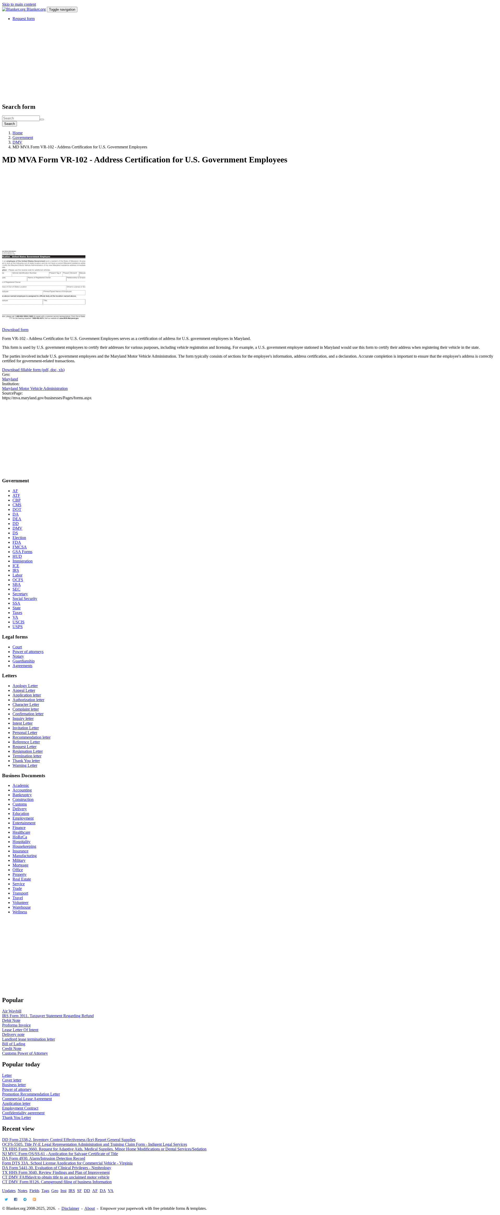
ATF (16, 495)
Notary (18, 656)
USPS (17, 626)
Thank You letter (26, 760)
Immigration (22, 561)
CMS (16, 505)
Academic (20, 785)
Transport (20, 893)
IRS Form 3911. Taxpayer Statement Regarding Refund (48, 1016)
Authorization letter (28, 700)
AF (15, 491)
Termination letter (26, 756)
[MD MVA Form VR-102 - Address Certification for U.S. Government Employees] (43, 325)
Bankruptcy (22, 795)
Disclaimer (70, 1208)
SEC (16, 589)
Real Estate (21, 879)
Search (9, 124)
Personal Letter (24, 732)
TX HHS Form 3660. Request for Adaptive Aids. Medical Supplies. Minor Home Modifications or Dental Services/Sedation (104, 1149)
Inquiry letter (23, 718)
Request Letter (24, 746)
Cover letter (11, 1080)
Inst (63, 1190)
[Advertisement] (158, 61)
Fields (34, 1190)
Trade (17, 888)
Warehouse (21, 907)
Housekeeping (24, 846)
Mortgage (20, 865)
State (16, 608)
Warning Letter (24, 765)
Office (17, 870)
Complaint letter (25, 709)
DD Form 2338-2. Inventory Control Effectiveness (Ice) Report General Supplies (68, 1139)
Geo (54, 1190)
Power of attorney (17, 1089)
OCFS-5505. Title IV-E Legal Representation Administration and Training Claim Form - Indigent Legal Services (94, 1144)
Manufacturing (24, 855)
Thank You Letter (16, 1117)
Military (19, 860)
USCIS (18, 622)
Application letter (26, 695)
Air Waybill (11, 1011)
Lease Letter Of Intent (20, 1030)
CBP (16, 500)
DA (15, 514)
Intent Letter (22, 723)
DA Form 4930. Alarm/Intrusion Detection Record (43, 1158)
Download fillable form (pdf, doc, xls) (33, 370)
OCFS (17, 580)
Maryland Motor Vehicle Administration (35, 388)
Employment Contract (20, 1108)
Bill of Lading (13, 1044)
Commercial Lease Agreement (27, 1099)
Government (22, 137)
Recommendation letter (31, 737)
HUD (17, 556)
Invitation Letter (25, 728)
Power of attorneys (27, 651)
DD (15, 523)
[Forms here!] (14, 9)
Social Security (24, 598)
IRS (15, 570)
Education (20, 813)
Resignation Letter (27, 751)
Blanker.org (36, 9)
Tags (45, 1190)
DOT (16, 509)
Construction (23, 799)
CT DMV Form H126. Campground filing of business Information (57, 1182)
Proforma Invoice (16, 1025)
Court (17, 647)
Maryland (10, 379)
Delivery (19, 809)
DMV (17, 142)
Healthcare (21, 832)
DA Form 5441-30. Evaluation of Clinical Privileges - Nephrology (56, 1168)
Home (17, 133)
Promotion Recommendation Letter (31, 1094)
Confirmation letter (27, 714)
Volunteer (20, 902)
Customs (19, 804)
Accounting (22, 790)
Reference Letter (26, 742)
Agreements (22, 665)
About (89, 1208)
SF (79, 1190)
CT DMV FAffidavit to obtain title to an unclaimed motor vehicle (55, 1177)
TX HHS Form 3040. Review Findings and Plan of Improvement (56, 1172)
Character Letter (25, 704)
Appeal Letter (23, 690)
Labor (17, 575)
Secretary (20, 594)
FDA (16, 542)
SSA (16, 603)
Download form (15, 329)
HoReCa (19, 837)
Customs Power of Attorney (25, 1053)
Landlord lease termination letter (28, 1039)
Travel (17, 898)
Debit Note (11, 1020)
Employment (23, 818)
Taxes (17, 612)
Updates (9, 1190)
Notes (22, 1190)
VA (15, 617)
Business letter (14, 1085)
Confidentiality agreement (23, 1113)
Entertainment (23, 823)
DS (15, 533)
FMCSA (19, 547)
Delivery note (13, 1034)
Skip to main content (19, 4)
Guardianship (23, 661)
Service (18, 884)
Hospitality (21, 841)
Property (19, 874)
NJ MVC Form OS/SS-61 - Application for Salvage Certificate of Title (60, 1153)
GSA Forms (22, 551)
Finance (19, 827)
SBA (16, 584)
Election (19, 537)
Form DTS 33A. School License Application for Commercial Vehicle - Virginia (67, 1163)
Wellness (19, 912)
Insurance (20, 851)
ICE (15, 566)
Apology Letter (25, 686)
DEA (16, 519)
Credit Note (11, 1048)
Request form (23, 18)
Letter (7, 1075)
